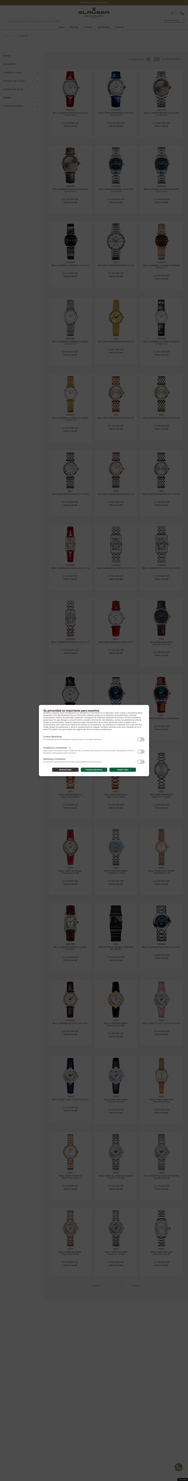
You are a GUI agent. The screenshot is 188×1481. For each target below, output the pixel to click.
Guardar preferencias (94, 770)
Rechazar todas (65, 770)
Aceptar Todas (122, 770)
